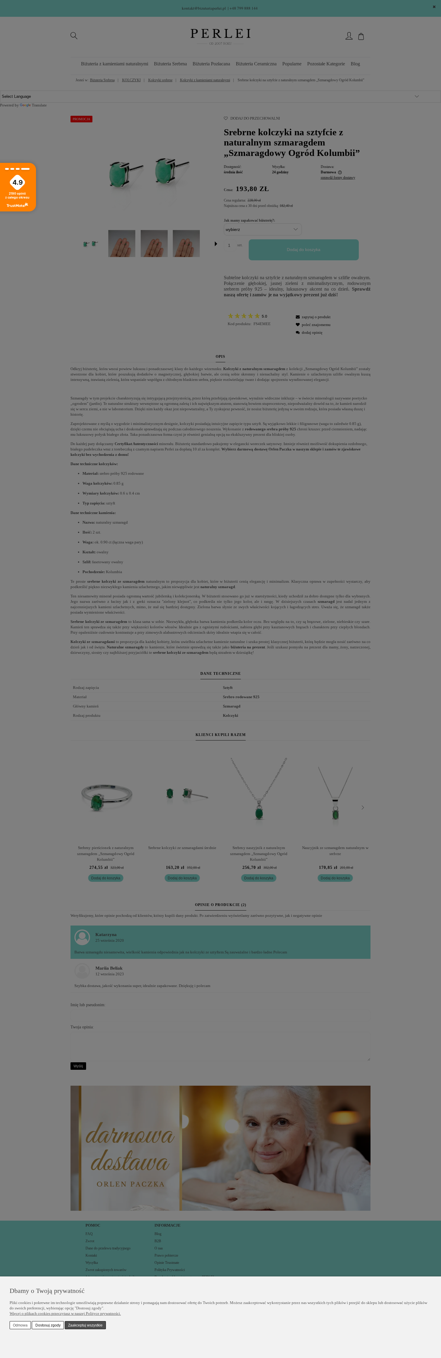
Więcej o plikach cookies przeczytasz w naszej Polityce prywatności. (65, 1313)
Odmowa (20, 1325)
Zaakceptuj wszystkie (85, 1325)
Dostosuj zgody (48, 1325)
